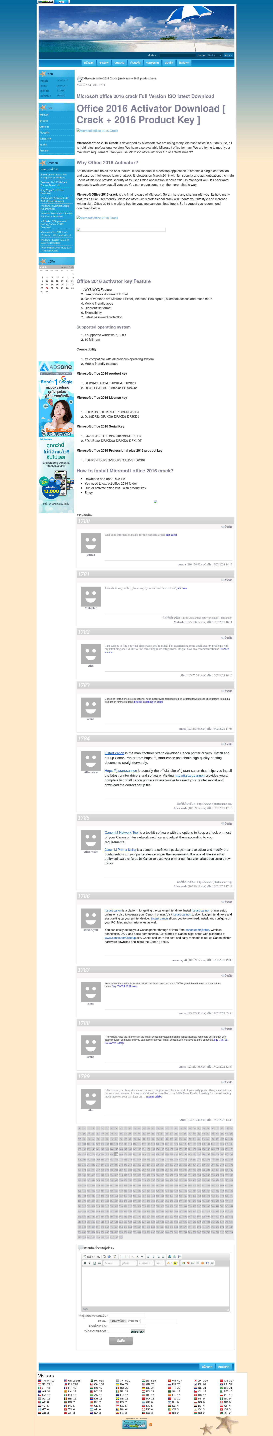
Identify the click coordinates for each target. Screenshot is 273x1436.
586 (112, 1216)
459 (153, 1196)
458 (148, 1196)
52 (157, 1133)
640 (203, 1222)
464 (176, 1196)
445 (89, 1196)
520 (121, 1206)
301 (208, 1170)
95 (199, 1139)
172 (84, 1154)
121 (162, 1144)
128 (194, 1144)
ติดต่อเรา (44, 150)
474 (222, 1196)
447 (98, 1196)
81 (135, 1139)
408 (231, 1185)
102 (231, 1139)
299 (199, 1170)
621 (116, 1222)
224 (167, 1159)
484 (112, 1201)
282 (121, 1170)
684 (93, 1232)
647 (79, 1227)
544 (231, 1206)
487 (125, 1201)
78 (121, 1139)
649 (89, 1227)
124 (176, 1144)
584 (102, 1216)
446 (93, 1196)
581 (89, 1216)
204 (231, 1154)
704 (185, 1232)
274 (84, 1170)
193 (180, 1154)
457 (144, 1196)
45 (125, 1133)
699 (162, 1232)
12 (130, 1128)
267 (208, 1165)
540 (213, 1206)
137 (79, 1149)
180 (121, 1154)
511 (79, 1206)
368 (203, 1180)
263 (190, 1165)
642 (213, 1222)
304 (222, 1170)
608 (213, 1216)
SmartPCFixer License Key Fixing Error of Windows (54, 176)
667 (171, 1227)
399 (190, 1185)
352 (130, 1180)
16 (148, 1128)
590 (130, 1216)
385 (125, 1185)
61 (199, 1133)
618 (102, 1222)
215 (125, 1159)
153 (153, 1149)
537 (199, 1206)
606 (203, 1216)
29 (208, 1128)
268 (213, 1165)
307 (79, 1175)
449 (107, 1196)
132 (213, 1144)
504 (203, 1201)
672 (194, 1227)
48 (139, 1133)
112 (121, 1144)
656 (121, 1227)
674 (203, 1227)
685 (98, 1232)
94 (194, 1139)
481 (98, 1201)
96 (203, 1139)
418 (121, 1191)
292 (167, 1170)
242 (93, 1165)
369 (208, 1180)
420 (130, 1191)
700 (167, 1232)
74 (102, 1139)
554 (121, 1211)
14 (139, 1128)
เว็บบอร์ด (44, 132)
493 (153, 1201)
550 (102, 1211)
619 (107, 1222)
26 (194, 1128)
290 (157, 1170)
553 (116, 1211)
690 (121, 1232)
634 (176, 1222)
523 (134, 1206)
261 (180, 1165)
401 (199, 1185)
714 (231, 1232)
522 (130, 1206)
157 (171, 1149)
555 (125, 1211)
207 (89, 1159)
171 (79, 1154)
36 (84, 1133)
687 (107, 1232)
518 (112, 1206)
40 (102, 1133)
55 (171, 1133)
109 (107, 1144)
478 (84, 1201)
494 (157, 1201)
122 (167, 1144)
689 (116, 1232)
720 (102, 1237)
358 (157, 1180)
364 (185, 1180)
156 (167, 1149)
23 (180, 1128)
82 (139, 1139)
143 (107, 1149)
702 (176, 1232)
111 (116, 1144)
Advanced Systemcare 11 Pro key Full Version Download (57, 215)
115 (134, 1144)
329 (180, 1175)
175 (98, 1154)
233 (208, 1159)
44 (121, 1133)
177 (107, 1154)
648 (84, 1227)
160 (185, 1149)
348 (112, 1180)
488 (130, 1201)
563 (162, 1211)
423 (144, 1191)
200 (213, 1154)
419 (125, 1191)
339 (226, 1175)
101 (226, 1139)
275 (89, 1170)
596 (157, 1216)
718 (93, 1237)
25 (190, 1128)
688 (112, 1232)
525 (144, 1206)
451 (116, 1196)
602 (185, 1216)
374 (231, 1180)
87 (162, 1139)
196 (194, 1154)
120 (157, 1144)
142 (102, 1149)
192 (176, 1154)
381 (107, 1185)
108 (102, 1144)
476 (231, 1196)
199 (208, 1154)
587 (116, 1216)
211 (107, 1159)
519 (116, 1206)
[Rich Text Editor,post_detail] (155, 1286)
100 (222, 1139)
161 (190, 1149)
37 (89, 1133)
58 (185, 1133)
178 (112, 1154)
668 (176, 1227)
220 (148, 1159)
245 (107, 1165)
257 (162, 1165)
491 (144, 1201)
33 (226, 1128)
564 (167, 1211)
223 (162, 1159)
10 (121, 1128)
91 (180, 1139)
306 (231, 1170)
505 (208, 1201)
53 (162, 1133)
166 (213, 1149)
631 (162, 1222)
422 (139, 1191)
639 (199, 1222)
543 (226, 1206)
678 (222, 1227)
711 (217, 1232)
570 (194, 1211)
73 (98, 1139)
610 (222, 1216)
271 (226, 1165)
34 (231, 1128)
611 (226, 1216)
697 (153, 1232)
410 (84, 1191)
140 (93, 1149)
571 (199, 1211)
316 (121, 1175)
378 (93, 1185)
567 (180, 1211)
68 (231, 1133)
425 (153, 1191)
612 (231, 1216)
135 (226, 1144)
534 (185, 1206)
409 (79, 1191)
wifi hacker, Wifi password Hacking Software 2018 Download (53, 224)
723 (116, 1237)
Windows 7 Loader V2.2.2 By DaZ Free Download (55, 241)
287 (144, 1170)
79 (125, 1139)
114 (130, 1144)
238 (231, 1159)
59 (190, 1133)
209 (98, 1159)
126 (185, 1144)
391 (153, 1185)
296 (185, 1170)
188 (157, 1154)
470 (203, 1196)
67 (226, 1133)
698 (157, 1232)
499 (180, 1201)
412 (93, 1191)
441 (226, 1191)
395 (171, 1185)
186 (148, 1154)
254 (148, 1165)
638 (194, 1222)
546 (84, 1211)
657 (125, 1227)
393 (162, 1185)
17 (153, 1128)
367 (199, 1180)
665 (162, 1227)
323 (153, 1175)
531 (171, 1206)
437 (208, 1191)
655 (116, 1227)
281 (116, 1170)
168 (222, 1149)
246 (112, 1165)
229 (190, 1159)
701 (171, 1232)
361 (171, 1180)
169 (226, 1149)
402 (203, 1185)
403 (208, 1185)
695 (144, 1232)
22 (176, 1128)
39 (98, 1133)
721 (107, 1237)
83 (144, 1139)
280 (112, 1170)
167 (217, 1149)
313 (107, 1175)
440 (222, 1191)
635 (180, 1222)
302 (213, 1170)
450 (112, 1196)
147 (125, 1149)
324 (157, 1175)
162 (194, 1149)
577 (226, 1211)
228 (185, 1159)
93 (190, 1139)
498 (176, 1201)
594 (148, 1216)
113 (125, 1144)
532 (176, 1206)
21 (171, 1128)
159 (180, 1149)
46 (130, 1133)
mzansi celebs (154, 1096)
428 (167, 1191)
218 (139, 1159)
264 (194, 1165)
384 (121, 1185)
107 (98, 1144)
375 (79, 1185)
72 (93, 1139)
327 (171, 1175)
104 (84, 1144)
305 (226, 1170)
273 (79, 1170)
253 (144, 1165)
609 (217, 1216)
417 (116, 1191)
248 (121, 1165)
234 (213, 1159)
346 (102, 1180)
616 (93, 1222)
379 (98, 1185)
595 (153, 1216)
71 (89, 1139)
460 (157, 1196)
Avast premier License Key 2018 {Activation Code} (56, 249)
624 (130, 1222)
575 (217, 1211)
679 (226, 1227)
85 (153, 1139)
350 (121, 1180)
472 (213, 1196)
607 (208, 1216)
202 (222, 1154)
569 (190, 1211)
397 (180, 1185)
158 (176, 1149)
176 (102, 1154)
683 (89, 1232)
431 (180, 1191)
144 (112, 1149)
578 (231, 1211)
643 (217, 1222)
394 (167, 1185)
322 (148, 1175)
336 (213, 1175)
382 (112, 1185)
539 (208, 1206)
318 (130, 1175)
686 (102, 1232)
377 (89, 1185)
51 (153, 1133)
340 (231, 1175)
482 (102, 1201)
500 (185, 1201)
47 (135, 1133)
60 (194, 1133)
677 (217, 1227)
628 (148, 1222)
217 (134, 1159)
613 (79, 1222)
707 (199, 1232)
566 (176, 1211)
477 (79, 1201)
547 (89, 1211)
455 (134, 1196)
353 (134, 1180)
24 (185, 1128)
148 (130, 1149)
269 (217, 1165)
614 (84, 1222)
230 (194, 1159)
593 (144, 1216)
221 (153, 1159)
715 (79, 1237)
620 (112, 1222)
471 (208, 1196)
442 (231, 1191)
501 (190, 1201)
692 (130, 1232)
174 (93, 1154)
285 (134, 1170)
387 (134, 1185)
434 (194, 1191)
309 (89, 1175)
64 (213, 1133)
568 (185, 1211)
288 (148, 1170)
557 (134, 1211)
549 (98, 1211)
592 (139, 1216)
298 (194, 1170)
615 (89, 1222)
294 (176, 1170)
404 (213, 1185)
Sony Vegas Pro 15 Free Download (52, 192)
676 (213, 1227)
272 (231, 1165)
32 (222, 1128)
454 (130, 1196)
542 (222, 1206)
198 (203, 1154)
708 (203, 1232)
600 (176, 1216)
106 (93, 1144)
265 (199, 1165)
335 (208, 1175)
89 (171, 1139)
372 (222, 1180)
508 (222, 1201)
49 (144, 1133)
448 (102, 1196)
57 (180, 1133)
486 (121, 1201)
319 (134, 1175)
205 (79, 1159)
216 (130, 1159)
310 (93, 1175)
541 (217, 1206)
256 (157, 1165)
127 (190, 1144)
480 (93, 1201)
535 (190, 1206)
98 (213, 1139)
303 (217, 1170)
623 (125, 1222)
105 (89, 1144)
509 (226, 1201)
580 (84, 1216)
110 (112, 1144)
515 (98, 1206)
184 (139, 1154)
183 (134, 1154)
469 (199, 1196)
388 (139, 1185)
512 (84, 1206)
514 (93, 1206)
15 (144, 1128)
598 (167, 1216)
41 (107, 1133)
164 (203, 1149)
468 (194, 1196)
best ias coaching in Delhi (148, 701)
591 (134, 1216)
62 (203, 1133)
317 (125, 1175)
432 (185, 1191)
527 (153, 1206)
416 (112, 1191)
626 (139, 1222)
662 (148, 1227)
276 (93, 1170)
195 (190, 1154)
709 (208, 1232)
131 (208, 1144)
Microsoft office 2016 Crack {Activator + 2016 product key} (56, 234)
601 (180, 1216)
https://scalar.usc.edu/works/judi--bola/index (207, 617)
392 (157, 1185)
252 (139, 1165)
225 (171, 1159)
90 (176, 1139)
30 (213, 1128)
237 (226, 1159)
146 (121, 1149)
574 (213, 1211)
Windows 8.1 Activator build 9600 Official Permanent (54, 199)
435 (199, 1191)
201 (217, 1154)
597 (162, 1216)
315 (116, 1175)
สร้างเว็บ (53, 2)
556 (130, 1211)
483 (107, 1201)
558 (139, 1211)
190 (167, 1154)
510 (231, 1201)
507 (217, 1201)
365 (190, 1180)
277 (98, 1170)
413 (98, 1191)
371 (217, 1180)
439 (217, 1191)
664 (157, 1227)
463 (171, 1196)
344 (93, 1180)
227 (180, 1159)
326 (167, 1175)
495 (162, 1201)
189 (162, 1154)
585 (107, 1216)
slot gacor (171, 534)
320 (139, 1175)
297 (190, 1170)
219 (144, 1159)
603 (190, 1216)
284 (130, 1170)
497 (171, 1201)
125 (180, 1144)
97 (208, 1139)
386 (130, 1185)
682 (84, 1232)
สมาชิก (43, 144)
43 (116, 1133)
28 (203, 1128)
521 (125, 1206)
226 (176, 1159)
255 (153, 1165)
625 (134, 1222)
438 (213, 1191)
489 (134, 1201)
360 (167, 1180)
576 (222, 1211)
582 (93, 1216)
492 (148, 1201)
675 (208, 1227)
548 (93, 1211)
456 (139, 1196)
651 (98, 1227)
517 (107, 1206)
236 (222, 1159)
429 (171, 1191)
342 (84, 1180)
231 (199, 1159)
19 (162, 1128)
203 (226, 1154)
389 (144, 1185)
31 (217, 1128)
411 (89, 1191)
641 (208, 1222)
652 (102, 1227)
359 (162, 1180)
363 (180, 1180)
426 (157, 1191)
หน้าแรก (44, 114)
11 (125, 1128)
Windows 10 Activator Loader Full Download (55, 207)
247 (116, 1165)
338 (222, 1175)
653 (107, 1227)
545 (79, 1211)
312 (102, 1175)
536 (194, 1206)
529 (162, 1206)
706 (194, 1232)
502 (194, 1201)
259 (171, 1165)
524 (139, 1206)
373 (226, 1180)
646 (231, 1222)
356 (148, 1180)
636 (185, 1222)
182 (130, 1154)
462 (167, 1196)
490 (139, 1201)
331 (190, 1175)
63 (208, 1133)
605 (199, 1216)
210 (102, 1159)
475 (226, 1196)
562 (157, 1211)
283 (125, 1170)
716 (84, 1237)
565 (171, 1211)
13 (135, 1128)
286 (139, 1170)
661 (144, 1227)
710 (213, 1232)
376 (84, 1185)
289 (153, 1170)
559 (144, 1211)
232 (203, 1159)
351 (125, 1180)
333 (199, 1175)
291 (162, 1170)
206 (84, 1159)
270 (222, 1165)
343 (89, 1180)
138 (84, 1149)
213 (116, 1159)
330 (185, 1175)
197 (199, 1154)
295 (180, 1170)
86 (157, 1139)
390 (148, 1185)
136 (231, 1144)
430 (176, 1191)
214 (121, 1159)
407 (226, 1185)
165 (208, 1149)
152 (148, 1149)
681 (79, 1232)
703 (180, 1232)
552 (112, 1211)
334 (203, 1175)
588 (121, 1216)
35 (79, 1133)
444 (84, 1196)
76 (112, 1139)
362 (176, 1180)
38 (93, 1133)
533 (180, 1206)
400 (194, 1185)
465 (180, 1196)
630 (157, 1222)
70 (84, 1139)
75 (107, 1139)
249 (125, 1165)
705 (190, 1232)
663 (153, 1227)
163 (199, 1149)
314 (112, 1175)
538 (203, 1206)
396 (176, 1185)
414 (102, 1191)
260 (176, 1165)
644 (222, 1222)
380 (102, 1185)
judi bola (182, 588)
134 (222, 1144)
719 (98, 1237)
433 (190, 1191)
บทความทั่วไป (49, 169)
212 (112, 1159)
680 (231, 1227)
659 (134, 1227)
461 (162, 1196)
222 (157, 1159)
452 (121, 1196)
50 (148, 1133)
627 (144, 1222)
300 (203, 1170)
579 (79, 1216)
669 (180, 1227)
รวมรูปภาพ (45, 138)
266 (203, 1165)
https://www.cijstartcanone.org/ (214, 803)
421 (134, 1191)
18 (157, 1128)
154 (157, 1149)
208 (93, 1159)
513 (89, 1206)
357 (153, 1180)
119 (153, 1144)
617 (98, 1222)
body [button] (85, 1309)
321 (144, 1175)
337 (217, 1175)
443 (79, 1196)
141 (98, 1149)
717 (89, 1237)
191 (171, 1154)
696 (148, 1232)
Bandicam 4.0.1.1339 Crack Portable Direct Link (54, 184)
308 (84, 1175)
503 (199, 1201)
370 (213, 1180)
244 (102, 1165)
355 (144, 1180)
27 (199, 1128)
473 (217, 1196)
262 (185, 1165)
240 (84, 1165)
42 (112, 1133)
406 (222, 1185)
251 (134, 1165)
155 (162, 1149)
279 (107, 1170)
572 (203, 1211)
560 (148, 1211)
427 (162, 1191)
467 (190, 1196)
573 (208, 1211)
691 (125, 1232)
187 (153, 1154)
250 (130, 1165)
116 (139, 1144)
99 (217, 1139)
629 (153, 1222)
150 (139, 1149)
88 (167, 1139)
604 (194, 1216)
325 (162, 1175)
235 (217, 1159)
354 (139, 1180)
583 (98, 1216)
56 (176, 1133)
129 (199, 1144)
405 (217, 1185)
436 (203, 1191)
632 (167, 1222)
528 (157, 1206)
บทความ (44, 126)
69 (79, 1139)
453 (125, 1196)
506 (213, 1201)
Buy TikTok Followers (124, 986)
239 (79, 1165)
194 (185, 1154)
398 (185, 1185)
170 (231, 1149)
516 (102, 1206)
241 (89, 1165)
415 (107, 1191)
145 (116, 1149)
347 (107, 1180)
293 (171, 1170)
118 (148, 1144)
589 (125, 1216)
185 (144, 1154)
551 (107, 1211)
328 (176, 1175)
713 (226, 1232)
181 (125, 1154)
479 (89, 1201)
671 (190, 1227)
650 (93, 1227)
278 (102, 1170)
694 (139, 1232)
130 (203, 1144)
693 (134, 1232)
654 (112, 1227)
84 (148, 1139)
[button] (92, 1257)
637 (190, 1222)
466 (185, 1196)
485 (116, 1201)
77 (116, 1139)
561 (153, 1211)
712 (222, 1232)
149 (134, 1149)
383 (116, 1185)
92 (185, 1139)
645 (226, 1222)
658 (130, 1227)
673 (199, 1227)
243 (98, 1165)
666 (167, 1227)
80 (130, 1139)
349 (116, 1180)
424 (148, 1191)
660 (139, 1227)
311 (98, 1175)
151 (144, 1149)
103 (79, 1144)
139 (89, 1149)
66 (222, 1133)
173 (89, 1154)
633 (171, 1222)
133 (217, 1144)
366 (194, 1180)
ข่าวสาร (44, 120)
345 (98, 1180)
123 (171, 1144)
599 (171, 1216)
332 (194, 1175)
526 (148, 1206)
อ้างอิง (228, 526)
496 (167, 1201)
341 (79, 1180)
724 (121, 1237)
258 (167, 1165)
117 (144, 1144)
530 (167, 1206)
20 (167, 1128)
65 (217, 1133)
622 (121, 1222)
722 (112, 1237)
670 (185, 1227)
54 (167, 1133)
